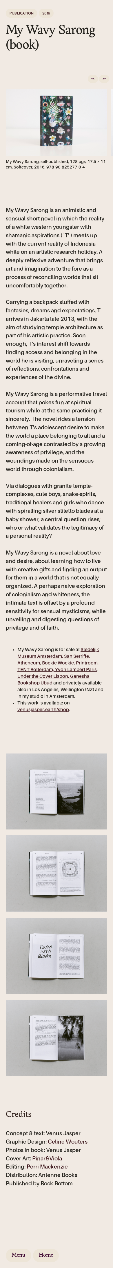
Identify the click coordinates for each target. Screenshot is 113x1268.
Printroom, (87, 663)
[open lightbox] (56, 791)
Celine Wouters (68, 1142)
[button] (93, 79)
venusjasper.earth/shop (43, 710)
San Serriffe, (77, 656)
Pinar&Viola (47, 1159)
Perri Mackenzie (47, 1167)
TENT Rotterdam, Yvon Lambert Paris (57, 670)
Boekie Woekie (58, 663)
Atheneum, (29, 663)
